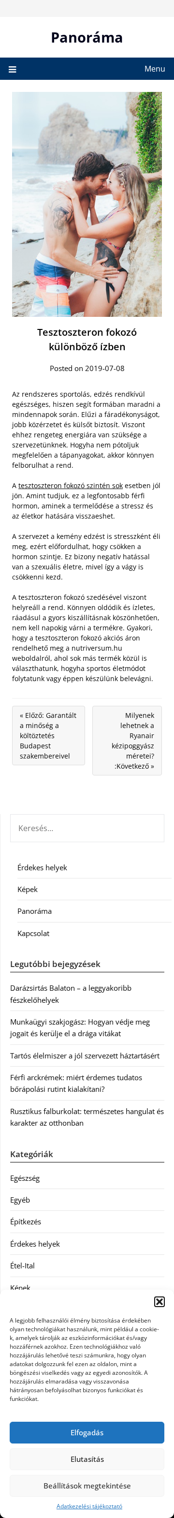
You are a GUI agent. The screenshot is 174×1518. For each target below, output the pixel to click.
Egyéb (20, 1200)
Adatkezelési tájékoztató (89, 1506)
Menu (155, 68)
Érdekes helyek (42, 867)
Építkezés (25, 1221)
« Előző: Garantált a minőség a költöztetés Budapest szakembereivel (48, 735)
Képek (27, 889)
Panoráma (87, 37)
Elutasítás (87, 1459)
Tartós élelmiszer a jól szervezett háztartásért (85, 1055)
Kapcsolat (33, 933)
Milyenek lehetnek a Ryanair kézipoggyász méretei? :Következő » (133, 741)
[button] (159, 1302)
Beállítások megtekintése (87, 1485)
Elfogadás (87, 1432)
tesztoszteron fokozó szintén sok (70, 485)
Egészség (25, 1178)
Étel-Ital (22, 1265)
